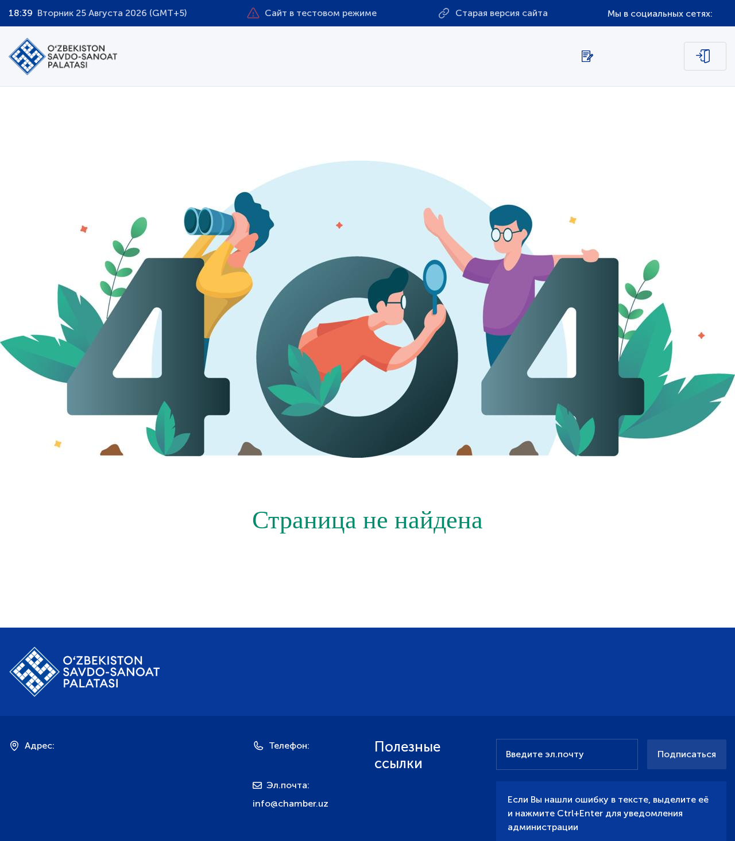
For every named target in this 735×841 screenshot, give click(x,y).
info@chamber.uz (290, 803)
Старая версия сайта (501, 12)
